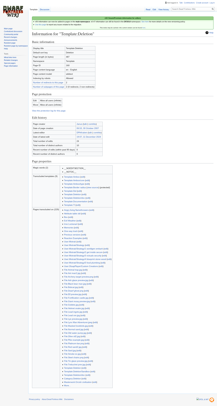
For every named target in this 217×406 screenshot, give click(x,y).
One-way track (71, 231)
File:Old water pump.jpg (75, 333)
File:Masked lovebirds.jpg (76, 326)
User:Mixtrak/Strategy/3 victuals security (82, 255)
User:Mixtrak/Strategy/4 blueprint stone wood (85, 259)
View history (163, 9)
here (143, 27)
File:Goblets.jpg (71, 305)
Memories (68, 227)
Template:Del (70, 191)
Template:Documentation (75, 201)
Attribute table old (72, 213)
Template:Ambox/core (74, 180)
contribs (92, 124)
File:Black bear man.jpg (75, 284)
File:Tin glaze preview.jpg (76, 361)
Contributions (189, 3)
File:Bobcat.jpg (71, 287)
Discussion (44, 9)
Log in (212, 3)
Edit (154, 9)
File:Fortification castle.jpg (76, 298)
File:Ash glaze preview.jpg (76, 280)
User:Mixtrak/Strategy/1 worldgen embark (83, 248)
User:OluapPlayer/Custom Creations (81, 266)
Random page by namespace (16, 46)
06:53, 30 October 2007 (88, 128)
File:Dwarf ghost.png (73, 291)
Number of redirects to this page (48, 82)
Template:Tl (69, 205)
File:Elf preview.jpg (72, 294)
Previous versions (72, 234)
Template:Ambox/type (74, 184)
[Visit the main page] (13, 12)
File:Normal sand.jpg (73, 329)
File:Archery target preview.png (78, 277)
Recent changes (10, 37)
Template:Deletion (72, 194)
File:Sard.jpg (70, 350)
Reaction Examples (73, 238)
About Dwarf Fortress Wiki (52, 399)
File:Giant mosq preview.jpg (77, 301)
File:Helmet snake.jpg (74, 308)
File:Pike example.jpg (74, 340)
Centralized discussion (13, 31)
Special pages (10, 63)
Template (33, 9)
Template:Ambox (72, 177)
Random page (10, 43)
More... (67, 385)
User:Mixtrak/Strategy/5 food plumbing (82, 263)
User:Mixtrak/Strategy (74, 245)
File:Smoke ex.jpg (72, 354)
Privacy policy (34, 399)
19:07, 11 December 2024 (89, 137)
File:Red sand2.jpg (73, 347)
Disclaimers (69, 399)
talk (85, 124)
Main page (8, 29)
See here (145, 22)
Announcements (10, 40)
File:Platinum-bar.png (74, 343)
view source (92, 187)
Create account (202, 3)
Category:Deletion (72, 378)
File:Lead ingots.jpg (73, 312)
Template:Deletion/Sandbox (77, 371)
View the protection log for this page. (49, 111)
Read (148, 9)
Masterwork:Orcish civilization (78, 382)
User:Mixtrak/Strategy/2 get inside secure (83, 252)
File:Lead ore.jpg (72, 315)
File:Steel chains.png (74, 357)
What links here (10, 57)
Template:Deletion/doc (74, 198)
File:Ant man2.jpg (72, 273)
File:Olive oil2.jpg (72, 336)
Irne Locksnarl (70, 224)
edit (82, 177)
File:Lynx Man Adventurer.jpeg (78, 322)
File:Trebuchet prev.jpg (74, 364)
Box (66, 217)
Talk (181, 3)
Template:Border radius (75, 187)
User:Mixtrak (70, 241)
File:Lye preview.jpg (73, 319)
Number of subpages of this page (48, 87)
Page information (11, 66)
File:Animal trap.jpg (73, 270)
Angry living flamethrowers (76, 210)
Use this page (40, 25)
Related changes (11, 60)
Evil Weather (70, 220)
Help (211, 32)
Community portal (11, 34)
